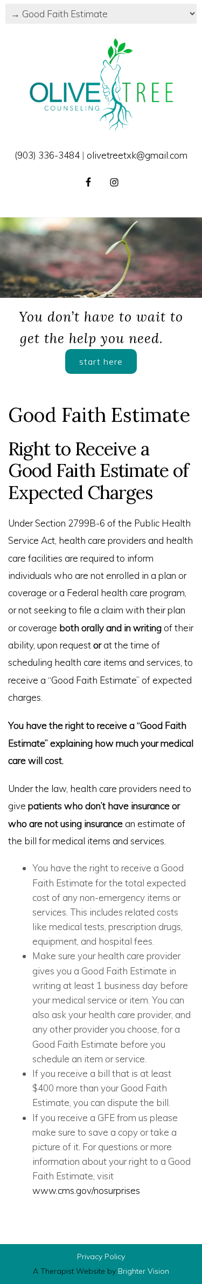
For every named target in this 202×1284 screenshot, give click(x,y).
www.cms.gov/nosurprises (86, 1190)
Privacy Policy (101, 1256)
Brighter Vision (143, 1271)
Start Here (101, 361)
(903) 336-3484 (47, 155)
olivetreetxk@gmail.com (137, 155)
